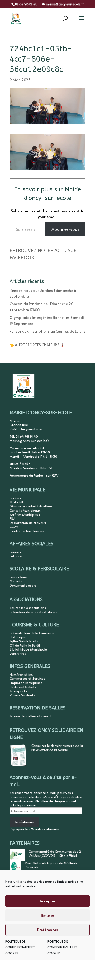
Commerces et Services (27, 678)
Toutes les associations (28, 607)
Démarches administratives (31, 506)
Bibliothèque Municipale (28, 649)
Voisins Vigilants (22, 695)
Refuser (47, 915)
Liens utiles (18, 653)
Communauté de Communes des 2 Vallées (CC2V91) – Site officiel (54, 853)
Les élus (15, 498)
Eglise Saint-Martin (24, 641)
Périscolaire (18, 576)
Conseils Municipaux (25, 510)
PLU (12, 518)
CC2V (14, 526)
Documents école (23, 585)
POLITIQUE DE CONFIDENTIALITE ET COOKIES (20, 947)
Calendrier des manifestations (33, 611)
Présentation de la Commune (32, 633)
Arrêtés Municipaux (25, 514)
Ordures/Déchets (23, 686)
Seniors (15, 551)
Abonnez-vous (65, 229)
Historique (18, 636)
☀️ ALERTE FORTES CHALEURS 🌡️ (37, 344)
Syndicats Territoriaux (27, 530)
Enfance (16, 555)
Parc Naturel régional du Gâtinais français (51, 865)
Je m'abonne (24, 821)
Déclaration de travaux (28, 522)
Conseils (16, 581)
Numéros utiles (21, 674)
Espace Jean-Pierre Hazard (30, 716)
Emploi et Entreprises (26, 682)
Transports (18, 690)
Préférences (47, 929)
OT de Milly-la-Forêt (25, 645)
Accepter (47, 900)
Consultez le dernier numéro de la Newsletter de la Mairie (57, 747)
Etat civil (16, 502)
